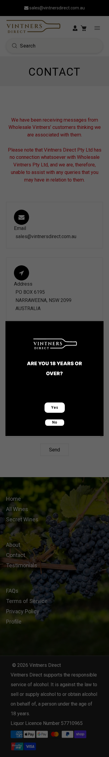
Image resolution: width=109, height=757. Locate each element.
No (54, 422)
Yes (54, 407)
